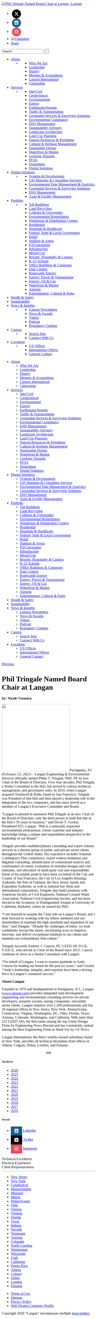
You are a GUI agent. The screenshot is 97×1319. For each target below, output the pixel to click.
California (18, 1262)
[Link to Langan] (42, 4)
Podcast (34, 322)
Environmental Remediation (49, 217)
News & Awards (41, 313)
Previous (8, 664)
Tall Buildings (39, 204)
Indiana (16, 1225)
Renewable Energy (42, 273)
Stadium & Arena (41, 241)
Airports (35, 289)
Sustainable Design (42, 148)
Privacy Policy (21, 1302)
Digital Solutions (41, 168)
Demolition (37, 164)
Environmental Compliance (48, 120)
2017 (14, 1107)
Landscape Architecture (45, 132)
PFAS (33, 160)
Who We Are (38, 63)
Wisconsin (18, 1254)
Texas (15, 1221)
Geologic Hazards (42, 156)
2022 (14, 1086)
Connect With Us (41, 338)
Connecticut (19, 1185)
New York (18, 1181)
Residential (37, 225)
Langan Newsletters (43, 309)
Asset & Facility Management (50, 196)
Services (17, 87)
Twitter (27, 1139)
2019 (14, 1098)
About (15, 59)
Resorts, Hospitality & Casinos (51, 257)
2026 (14, 1070)
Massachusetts (21, 1189)
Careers (16, 330)
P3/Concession (39, 245)
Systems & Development (46, 176)
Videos (34, 317)
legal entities (81, 1313)
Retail (33, 237)
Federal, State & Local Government (54, 233)
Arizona (16, 1237)
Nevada (16, 1229)
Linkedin (29, 1130)
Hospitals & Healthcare (45, 229)
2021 (14, 1090)
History (34, 71)
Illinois (16, 1197)
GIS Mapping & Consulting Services (55, 180)
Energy (34, 103)
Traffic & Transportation (46, 112)
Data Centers (38, 269)
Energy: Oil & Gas (42, 281)
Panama (16, 1286)
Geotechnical (38, 95)
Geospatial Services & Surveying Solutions (59, 116)
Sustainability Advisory (45, 128)
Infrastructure (38, 249)
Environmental (39, 99)
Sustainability (20, 301)
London (16, 1282)
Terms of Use (20, 1293)
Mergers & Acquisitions (46, 75)
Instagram (29, 1148)
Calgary (16, 1274)
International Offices (43, 350)
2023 (14, 1082)
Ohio (14, 1205)
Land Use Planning (42, 136)
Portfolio (17, 200)
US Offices (37, 346)
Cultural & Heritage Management (52, 144)
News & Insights (23, 305)
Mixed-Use (37, 253)
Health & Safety (22, 297)
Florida (16, 1217)
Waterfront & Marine (44, 152)
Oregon (16, 1209)
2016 (14, 1111)
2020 (14, 1094)
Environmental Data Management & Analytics (62, 184)
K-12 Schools (38, 261)
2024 (14, 1078)
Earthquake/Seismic (43, 107)
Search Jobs (37, 334)
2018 (14, 1103)
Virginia (16, 1213)
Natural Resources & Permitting (51, 140)
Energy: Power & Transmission (51, 277)
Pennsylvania (20, 1201)
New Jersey (19, 1177)
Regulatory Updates (43, 326)
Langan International (43, 79)
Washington (19, 1249)
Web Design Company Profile (32, 1306)
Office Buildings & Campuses (50, 265)
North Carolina (21, 1245)
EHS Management (42, 124)
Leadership (37, 67)
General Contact (40, 354)
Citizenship (37, 83)
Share (15, 43)
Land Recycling (40, 208)
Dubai (15, 1278)
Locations (18, 342)
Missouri (17, 1193)
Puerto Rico (19, 1266)
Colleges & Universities (46, 212)
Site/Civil (35, 91)
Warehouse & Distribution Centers (53, 221)
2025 (14, 1074)
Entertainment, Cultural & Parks (51, 293)
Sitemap (16, 1297)
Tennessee (18, 1233)
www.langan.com (15, 993)
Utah (14, 1258)
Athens (16, 1270)
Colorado (17, 1241)
